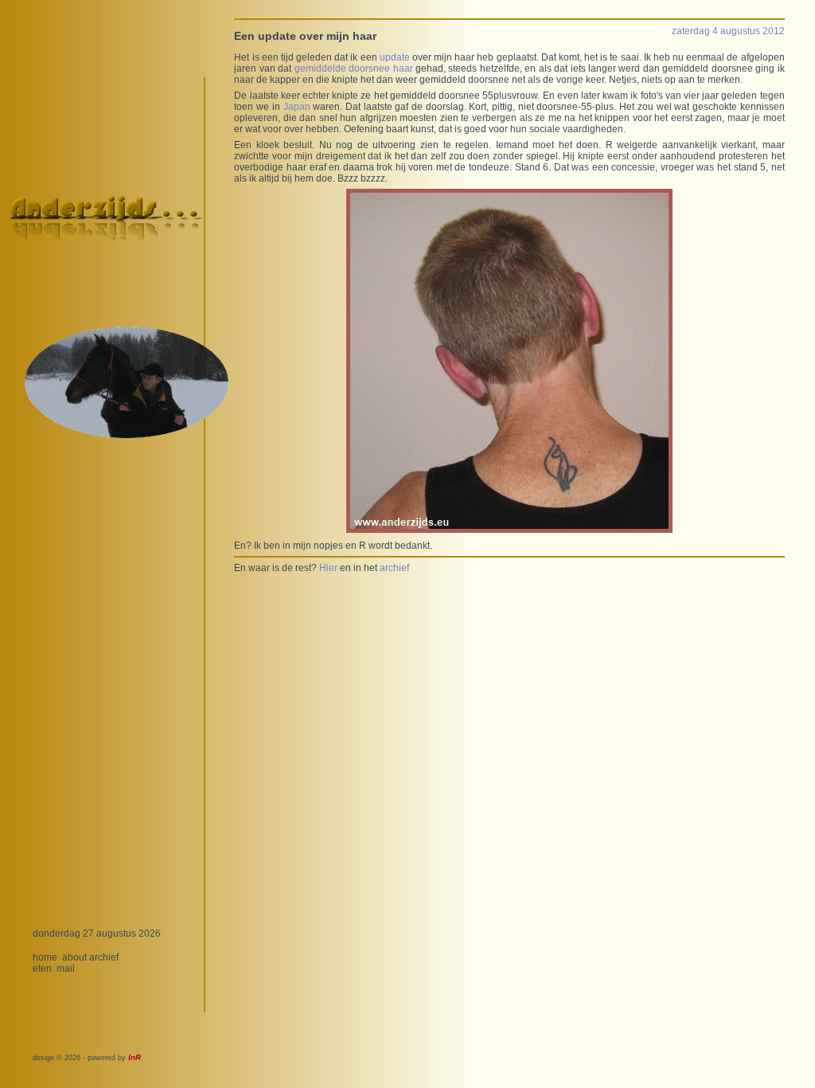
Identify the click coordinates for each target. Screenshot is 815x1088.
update (395, 57)
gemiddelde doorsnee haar (353, 68)
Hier (328, 567)
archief (104, 957)
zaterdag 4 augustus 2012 (728, 31)
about (74, 957)
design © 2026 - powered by (87, 1058)
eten (42, 968)
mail (66, 968)
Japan (296, 106)
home (45, 957)
